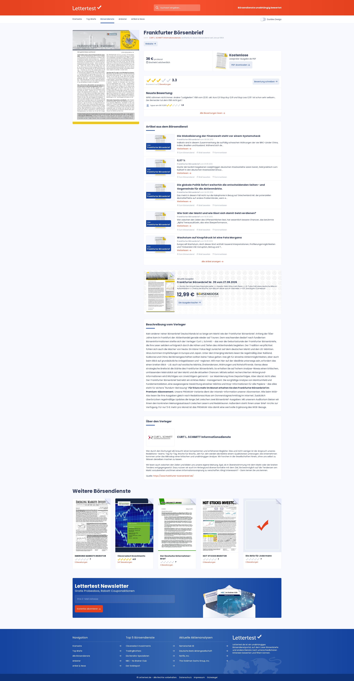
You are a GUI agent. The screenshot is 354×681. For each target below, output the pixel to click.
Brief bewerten (204, 152)
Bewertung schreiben (264, 81)
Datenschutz (185, 677)
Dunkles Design (274, 19)
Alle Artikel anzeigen (211, 261)
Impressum (199, 677)
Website (149, 43)
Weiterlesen (183, 148)
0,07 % (181, 160)
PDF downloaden (239, 65)
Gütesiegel (212, 677)
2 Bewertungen (164, 84)
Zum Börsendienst (186, 152)
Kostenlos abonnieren (87, 608)
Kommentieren (220, 152)
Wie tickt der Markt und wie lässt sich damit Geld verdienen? (216, 213)
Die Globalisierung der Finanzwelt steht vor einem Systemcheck (218, 136)
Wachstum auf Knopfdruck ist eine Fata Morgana (209, 237)
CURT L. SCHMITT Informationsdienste (165, 38)
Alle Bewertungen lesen (211, 113)
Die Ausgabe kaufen (189, 302)
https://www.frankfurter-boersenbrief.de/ (173, 475)
